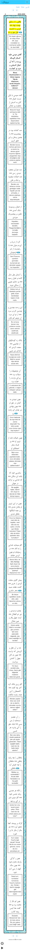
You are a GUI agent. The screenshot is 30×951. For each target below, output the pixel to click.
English (18, 7)
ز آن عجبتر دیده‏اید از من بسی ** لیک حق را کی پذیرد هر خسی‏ (15, 724)
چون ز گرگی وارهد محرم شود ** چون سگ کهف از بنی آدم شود (15, 865)
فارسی (27, 7)
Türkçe (22, 7)
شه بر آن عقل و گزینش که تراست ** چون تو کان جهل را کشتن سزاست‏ (15, 655)
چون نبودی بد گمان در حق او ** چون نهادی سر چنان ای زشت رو (15, 406)
